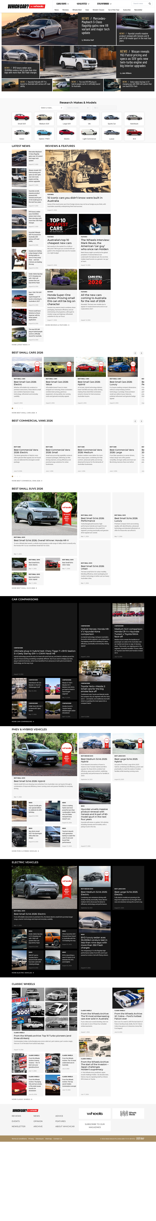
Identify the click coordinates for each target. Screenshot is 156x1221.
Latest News (21, 145)
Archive (38, 1126)
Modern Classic (98, 10)
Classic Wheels (23, 984)
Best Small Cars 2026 (27, 352)
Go (95, 108)
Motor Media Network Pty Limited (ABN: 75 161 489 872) (118, 1139)
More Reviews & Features (56, 325)
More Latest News (20, 345)
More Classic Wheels (21, 1099)
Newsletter (138, 10)
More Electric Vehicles (22, 973)
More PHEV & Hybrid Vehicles (24, 851)
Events (16, 1121)
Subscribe (127, 10)
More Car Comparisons (22, 721)
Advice (59, 1116)
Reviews (66, 10)
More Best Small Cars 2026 (23, 413)
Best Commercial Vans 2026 (32, 420)
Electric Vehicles (25, 862)
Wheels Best (77, 10)
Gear (87, 10)
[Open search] (150, 3)
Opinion (38, 1121)
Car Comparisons (25, 599)
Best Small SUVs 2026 (27, 488)
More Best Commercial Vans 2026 (26, 481)
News (57, 10)
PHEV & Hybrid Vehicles (29, 729)
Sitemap (48, 1139)
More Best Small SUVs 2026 (23, 588)
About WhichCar (64, 1126)
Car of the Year (113, 10)
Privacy (31, 1139)
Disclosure (40, 1139)
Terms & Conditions (19, 1139)
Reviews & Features (60, 145)
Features (60, 1121)
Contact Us (57, 1139)
